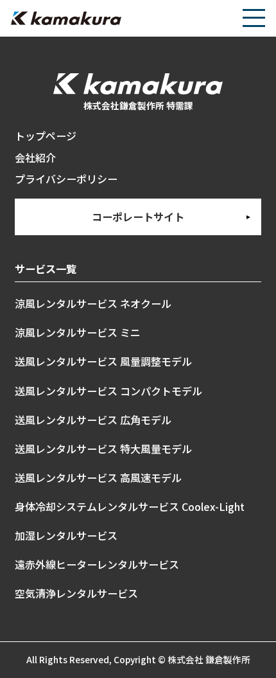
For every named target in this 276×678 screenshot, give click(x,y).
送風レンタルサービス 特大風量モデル (103, 448)
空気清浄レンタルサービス (76, 593)
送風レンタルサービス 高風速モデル (98, 477)
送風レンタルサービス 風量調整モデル (103, 361)
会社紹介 (35, 157)
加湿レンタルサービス (66, 535)
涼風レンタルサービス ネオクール (93, 303)
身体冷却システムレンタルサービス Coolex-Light (130, 506)
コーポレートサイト (138, 216)
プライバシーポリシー (66, 178)
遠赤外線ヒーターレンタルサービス (97, 564)
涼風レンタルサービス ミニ (78, 332)
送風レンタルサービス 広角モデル (93, 419)
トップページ (45, 135)
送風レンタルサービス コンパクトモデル (108, 390)
